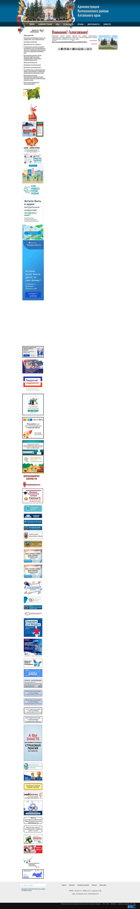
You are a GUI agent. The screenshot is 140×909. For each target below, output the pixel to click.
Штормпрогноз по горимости (32, 44)
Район (31, 24)
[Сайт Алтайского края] (33, 529)
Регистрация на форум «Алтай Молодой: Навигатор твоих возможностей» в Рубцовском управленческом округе (32, 58)
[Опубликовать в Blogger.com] (59, 49)
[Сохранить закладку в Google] (65, 49)
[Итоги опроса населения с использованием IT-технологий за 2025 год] (33, 696)
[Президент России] (33, 523)
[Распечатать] (88, 49)
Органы (80, 24)
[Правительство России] (33, 517)
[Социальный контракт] (33, 511)
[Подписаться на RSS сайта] (91, 49)
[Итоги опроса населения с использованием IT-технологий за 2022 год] (33, 722)
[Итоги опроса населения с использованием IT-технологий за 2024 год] (33, 705)
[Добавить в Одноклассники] (76, 49)
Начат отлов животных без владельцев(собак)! (31, 83)
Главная (64, 885)
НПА (57, 24)
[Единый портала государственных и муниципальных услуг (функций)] (33, 616)
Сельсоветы (68, 24)
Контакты (72, 885)
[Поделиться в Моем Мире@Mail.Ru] (73, 49)
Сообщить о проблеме (33, 295)
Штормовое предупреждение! (32, 65)
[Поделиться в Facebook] (62, 49)
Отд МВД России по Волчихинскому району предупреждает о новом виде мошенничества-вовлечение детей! (34, 71)
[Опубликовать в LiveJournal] (71, 49)
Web (134, 903)
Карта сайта (103, 885)
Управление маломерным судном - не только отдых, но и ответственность (34, 38)
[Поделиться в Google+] (68, 49)
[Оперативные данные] (31, 487)
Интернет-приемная (83, 885)
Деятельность (94, 24)
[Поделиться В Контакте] (82, 49)
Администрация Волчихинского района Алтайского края (93, 11)
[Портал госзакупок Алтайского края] (33, 609)
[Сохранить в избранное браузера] (85, 49)
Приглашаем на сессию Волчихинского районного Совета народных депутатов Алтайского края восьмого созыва (34, 78)
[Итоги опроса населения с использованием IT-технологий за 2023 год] (33, 713)
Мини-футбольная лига (30, 62)
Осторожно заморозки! (30, 42)
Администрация (45, 24)
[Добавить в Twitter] (79, 49)
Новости (107, 24)
